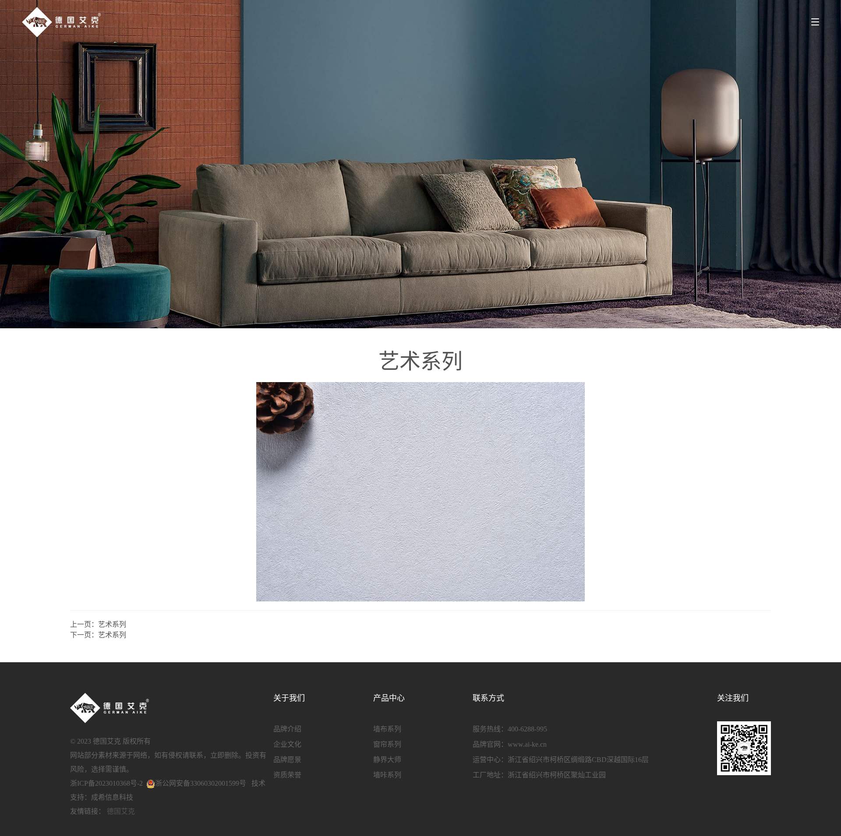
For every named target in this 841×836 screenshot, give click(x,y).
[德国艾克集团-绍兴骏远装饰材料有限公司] (61, 22)
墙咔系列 (387, 775)
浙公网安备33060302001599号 (200, 783)
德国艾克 (121, 811)
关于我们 (289, 698)
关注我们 (733, 698)
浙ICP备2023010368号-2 (106, 783)
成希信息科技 (112, 797)
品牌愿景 (287, 759)
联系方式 (488, 698)
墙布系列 (387, 729)
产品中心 (389, 698)
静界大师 (387, 759)
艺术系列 (112, 624)
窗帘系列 (387, 744)
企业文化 (287, 744)
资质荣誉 (287, 775)
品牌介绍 (287, 729)
